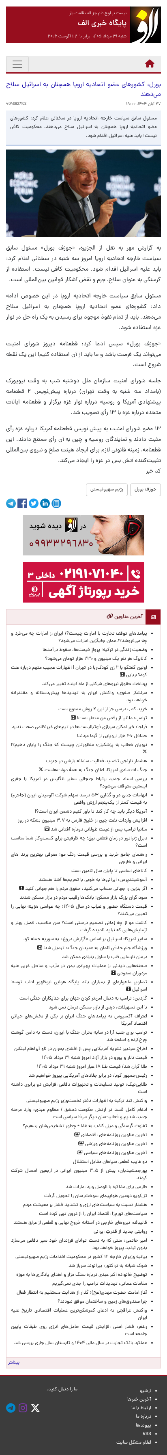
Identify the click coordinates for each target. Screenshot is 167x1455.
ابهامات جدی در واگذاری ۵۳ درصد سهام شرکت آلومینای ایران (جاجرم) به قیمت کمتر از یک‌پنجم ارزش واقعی (79, 799)
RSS (147, 1434)
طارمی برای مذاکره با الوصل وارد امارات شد (105, 1187)
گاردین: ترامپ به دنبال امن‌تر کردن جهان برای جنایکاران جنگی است (83, 998)
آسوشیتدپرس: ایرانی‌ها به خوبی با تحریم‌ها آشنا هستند (93, 880)
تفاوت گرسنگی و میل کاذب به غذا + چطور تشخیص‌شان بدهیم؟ (85, 1126)
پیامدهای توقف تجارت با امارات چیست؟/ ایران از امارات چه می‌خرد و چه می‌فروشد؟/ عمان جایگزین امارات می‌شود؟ (79, 637)
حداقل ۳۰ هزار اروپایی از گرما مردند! (112, 736)
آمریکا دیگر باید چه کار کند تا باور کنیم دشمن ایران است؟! (91, 811)
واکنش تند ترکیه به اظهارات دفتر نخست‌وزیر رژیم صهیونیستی (86, 1101)
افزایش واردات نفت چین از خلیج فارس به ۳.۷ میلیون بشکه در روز (82, 820)
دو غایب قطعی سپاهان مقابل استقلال (109, 1162)
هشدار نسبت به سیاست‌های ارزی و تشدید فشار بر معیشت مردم (85, 1205)
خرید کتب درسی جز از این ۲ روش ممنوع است (102, 709)
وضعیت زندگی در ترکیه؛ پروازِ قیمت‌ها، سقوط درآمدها (95, 650)
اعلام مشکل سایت (133, 1442)
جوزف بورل (145, 489)
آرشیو (145, 1391)
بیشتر (13, 1362)
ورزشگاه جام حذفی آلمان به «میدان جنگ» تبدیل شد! (94, 948)
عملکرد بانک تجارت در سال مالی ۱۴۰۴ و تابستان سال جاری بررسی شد (79, 1343)
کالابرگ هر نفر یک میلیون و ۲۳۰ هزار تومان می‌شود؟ (96, 659)
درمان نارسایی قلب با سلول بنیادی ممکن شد (104, 957)
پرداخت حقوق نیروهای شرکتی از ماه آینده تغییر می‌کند (94, 684)
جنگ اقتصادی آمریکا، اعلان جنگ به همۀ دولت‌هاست (95, 770)
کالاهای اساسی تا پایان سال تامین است (109, 871)
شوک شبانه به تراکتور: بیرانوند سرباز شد (108, 1266)
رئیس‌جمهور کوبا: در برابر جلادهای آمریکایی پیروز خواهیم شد (87, 1076)
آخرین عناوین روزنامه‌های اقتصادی (113, 1135)
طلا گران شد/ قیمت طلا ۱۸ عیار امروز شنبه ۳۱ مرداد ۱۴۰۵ (92, 1067)
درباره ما (143, 1416)
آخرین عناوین (128, 617)
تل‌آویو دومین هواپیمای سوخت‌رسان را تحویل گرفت (95, 1196)
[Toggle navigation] (17, 64)
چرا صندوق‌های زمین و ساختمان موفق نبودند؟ (102, 1301)
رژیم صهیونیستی (106, 489)
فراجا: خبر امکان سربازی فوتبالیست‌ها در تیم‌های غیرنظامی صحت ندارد (79, 727)
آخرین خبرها (139, 1399)
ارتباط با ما (141, 1408)
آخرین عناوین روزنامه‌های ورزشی (115, 1144)
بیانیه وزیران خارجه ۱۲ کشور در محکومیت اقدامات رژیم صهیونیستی (81, 1257)
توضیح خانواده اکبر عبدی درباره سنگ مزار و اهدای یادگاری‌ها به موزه (81, 1275)
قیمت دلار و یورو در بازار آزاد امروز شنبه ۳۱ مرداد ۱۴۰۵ (94, 1058)
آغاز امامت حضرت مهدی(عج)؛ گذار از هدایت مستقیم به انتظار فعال (82, 1293)
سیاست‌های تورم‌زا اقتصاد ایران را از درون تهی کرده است (93, 1214)
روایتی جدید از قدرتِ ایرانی (120, 1232)
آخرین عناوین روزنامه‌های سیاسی (115, 1153)
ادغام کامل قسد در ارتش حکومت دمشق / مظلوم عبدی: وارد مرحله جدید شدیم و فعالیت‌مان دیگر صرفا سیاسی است (79, 1113)
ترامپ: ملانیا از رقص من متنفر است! (111, 718)
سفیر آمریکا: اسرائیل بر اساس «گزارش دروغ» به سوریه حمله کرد (85, 939)
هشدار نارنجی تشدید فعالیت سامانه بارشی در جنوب (96, 761)
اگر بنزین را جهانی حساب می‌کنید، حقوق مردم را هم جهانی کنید (85, 889)
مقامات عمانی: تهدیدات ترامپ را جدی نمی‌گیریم (99, 1284)
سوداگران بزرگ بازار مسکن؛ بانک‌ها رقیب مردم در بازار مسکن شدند (83, 898)
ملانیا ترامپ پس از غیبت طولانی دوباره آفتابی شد (98, 829)
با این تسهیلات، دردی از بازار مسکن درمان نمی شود (98, 1007)
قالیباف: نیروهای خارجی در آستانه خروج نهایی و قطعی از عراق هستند (80, 1223)
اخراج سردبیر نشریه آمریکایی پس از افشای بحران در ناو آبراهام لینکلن (80, 1049)
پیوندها (143, 1425)
